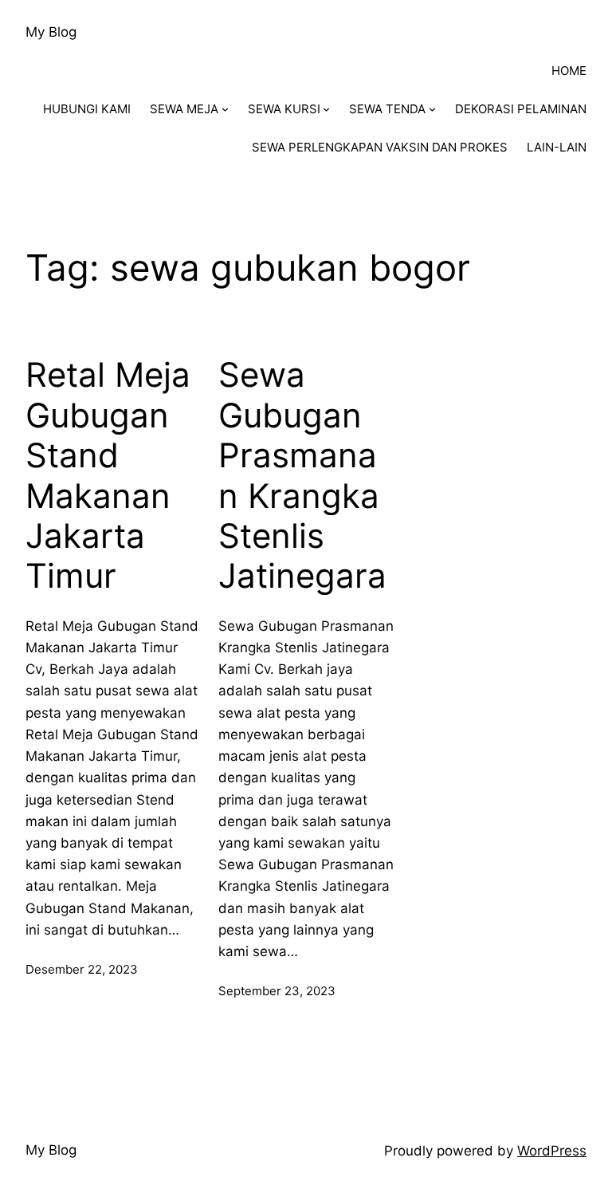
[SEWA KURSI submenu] (326, 108)
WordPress (551, 1151)
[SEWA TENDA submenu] (432, 108)
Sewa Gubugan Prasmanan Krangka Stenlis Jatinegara (302, 475)
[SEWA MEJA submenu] (225, 108)
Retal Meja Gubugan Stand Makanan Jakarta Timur (108, 475)
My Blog (51, 32)
